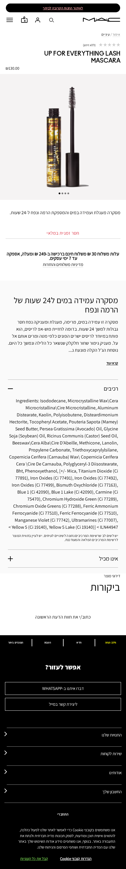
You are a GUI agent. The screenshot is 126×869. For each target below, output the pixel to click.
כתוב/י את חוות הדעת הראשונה (63, 617)
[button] (9, 20)
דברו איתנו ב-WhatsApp (63, 688)
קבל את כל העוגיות (34, 858)
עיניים (105, 34)
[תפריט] (9, 20)
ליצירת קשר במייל (63, 704)
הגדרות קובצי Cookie (75, 858)
